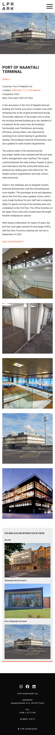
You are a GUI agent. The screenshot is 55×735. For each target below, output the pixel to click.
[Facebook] (27, 686)
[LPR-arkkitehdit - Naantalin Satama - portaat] (27, 273)
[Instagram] (21, 686)
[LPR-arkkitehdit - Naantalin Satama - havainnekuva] (27, 493)
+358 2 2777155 (27, 713)
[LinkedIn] (34, 686)
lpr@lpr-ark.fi (27, 719)
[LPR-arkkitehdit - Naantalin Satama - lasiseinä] (27, 328)
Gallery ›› (6, 79)
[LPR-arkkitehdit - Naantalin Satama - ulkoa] (27, 438)
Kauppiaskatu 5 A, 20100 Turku (27, 703)
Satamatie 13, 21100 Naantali (26, 90)
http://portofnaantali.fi (13, 241)
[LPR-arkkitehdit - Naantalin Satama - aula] (27, 383)
